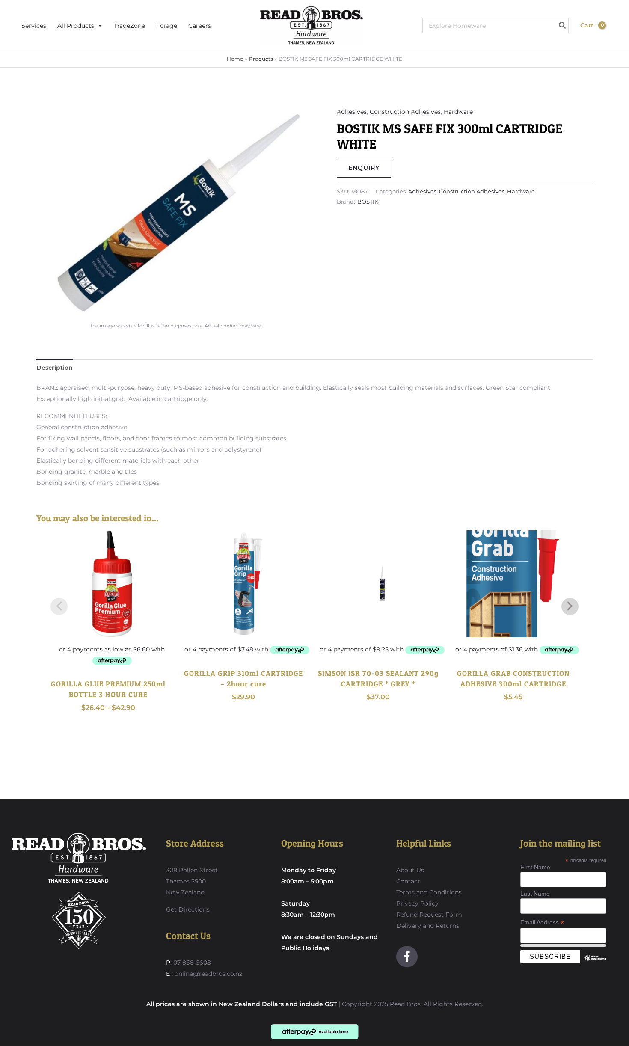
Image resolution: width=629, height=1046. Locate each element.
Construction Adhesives (405, 112)
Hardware (458, 112)
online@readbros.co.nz (208, 974)
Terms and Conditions (429, 892)
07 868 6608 (191, 962)
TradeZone (129, 26)
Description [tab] (54, 367)
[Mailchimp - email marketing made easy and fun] (595, 964)
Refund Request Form (429, 914)
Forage (166, 26)
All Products (75, 26)
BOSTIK (367, 202)
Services (33, 26)
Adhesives (352, 112)
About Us (410, 870)
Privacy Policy (417, 903)
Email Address (542, 922)
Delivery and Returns (427, 926)
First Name (535, 867)
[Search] (562, 25)
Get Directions (188, 909)
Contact (408, 881)
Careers (199, 26)
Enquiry (364, 168)
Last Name (535, 893)
